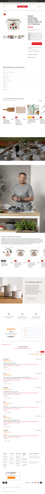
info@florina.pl (8, 3)
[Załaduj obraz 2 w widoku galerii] (8, 37)
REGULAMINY (18, 465)
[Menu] (4, 6)
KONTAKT (11, 457)
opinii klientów (11, 333)
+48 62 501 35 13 (19, 3)
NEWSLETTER (12, 459)
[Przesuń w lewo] (22, 128)
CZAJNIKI (5, 467)
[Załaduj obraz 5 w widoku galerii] (19, 37)
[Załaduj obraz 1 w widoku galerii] (4, 37)
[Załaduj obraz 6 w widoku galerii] (23, 37)
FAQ (5, 488)
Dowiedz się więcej (30, 298)
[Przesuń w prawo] (22, 24)
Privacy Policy (5, 487)
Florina (4, 10)
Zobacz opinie (11, 477)
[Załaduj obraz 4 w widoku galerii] (15, 37)
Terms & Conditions (17, 487)
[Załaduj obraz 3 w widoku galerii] (12, 37)
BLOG (10, 461)
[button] (37, 6)
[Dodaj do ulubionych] (41, 16)
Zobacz (40, 100)
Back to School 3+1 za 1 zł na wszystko (13, 10)
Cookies (10, 487)
